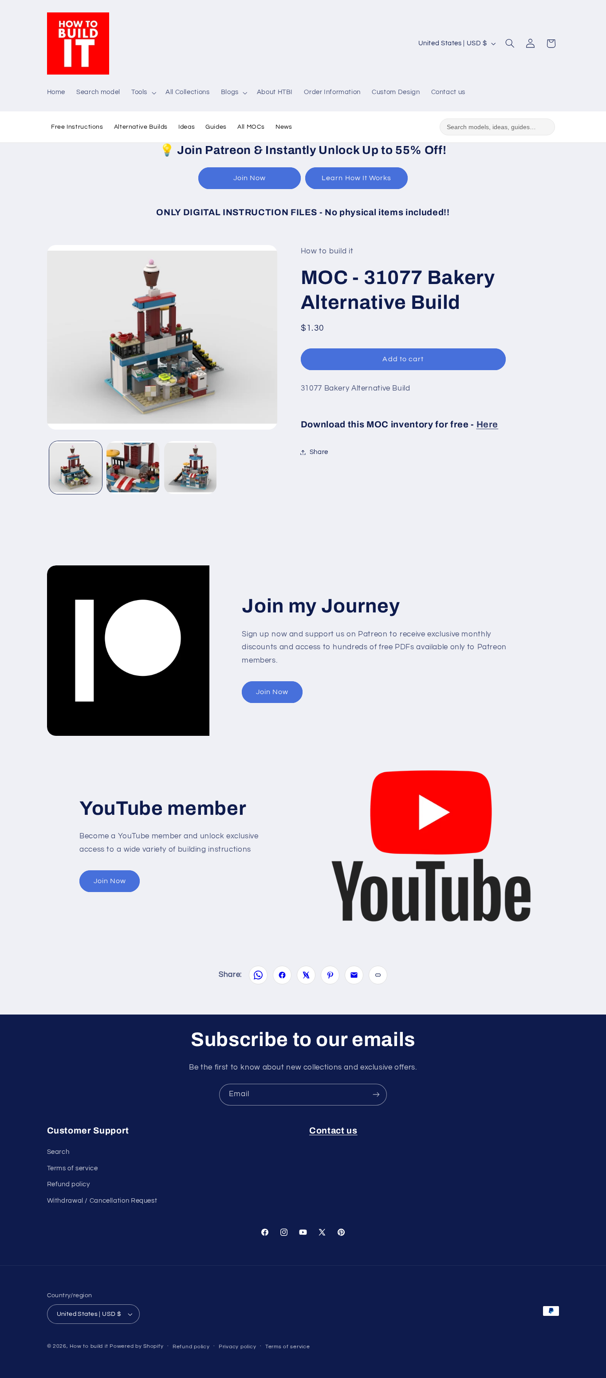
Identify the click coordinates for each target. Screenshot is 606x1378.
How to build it (90, 1346)
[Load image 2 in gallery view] (132, 467)
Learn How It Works (356, 178)
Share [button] (319, 452)
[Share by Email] (354, 975)
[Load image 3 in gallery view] (190, 467)
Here (487, 424)
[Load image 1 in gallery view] (75, 467)
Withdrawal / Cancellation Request (102, 1200)
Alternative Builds (141, 127)
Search (58, 1152)
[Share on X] (306, 975)
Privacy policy (237, 1346)
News (283, 127)
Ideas (186, 127)
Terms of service (72, 1168)
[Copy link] (378, 975)
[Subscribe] (376, 1095)
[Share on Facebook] (282, 975)
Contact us (333, 1130)
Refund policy (68, 1184)
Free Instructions (77, 127)
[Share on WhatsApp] (258, 975)
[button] (143, 93)
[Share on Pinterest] (330, 975)
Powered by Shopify (136, 1346)
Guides (216, 127)
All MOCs (251, 127)
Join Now (249, 178)
